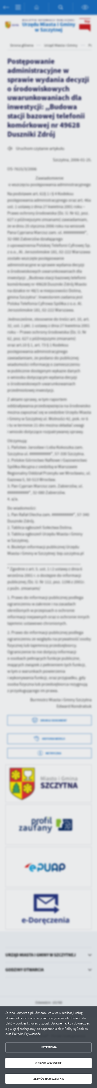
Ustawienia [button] (49, 1047)
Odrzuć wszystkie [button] (48, 1063)
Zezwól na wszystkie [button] (48, 1079)
